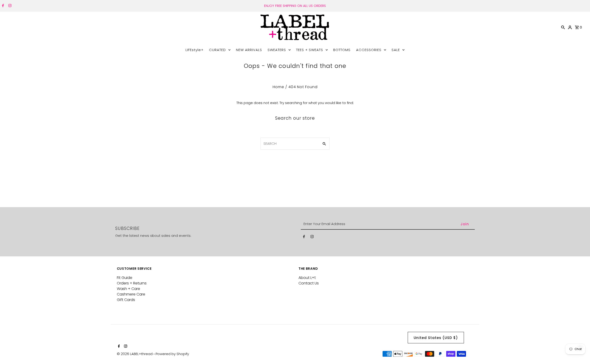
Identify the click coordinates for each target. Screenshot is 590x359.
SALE (396, 49)
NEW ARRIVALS (249, 49)
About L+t (307, 277)
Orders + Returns (132, 283)
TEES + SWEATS (309, 49)
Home (278, 87)
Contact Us (308, 283)
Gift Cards (126, 299)
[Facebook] (2, 6)
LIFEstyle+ (195, 49)
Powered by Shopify (172, 353)
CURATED (217, 49)
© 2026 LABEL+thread (135, 353)
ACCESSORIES (368, 49)
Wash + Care (128, 288)
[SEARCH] (563, 27)
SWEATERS (277, 49)
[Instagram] (9, 6)
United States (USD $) (436, 337)
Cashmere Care (131, 294)
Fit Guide (124, 277)
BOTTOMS (342, 49)
